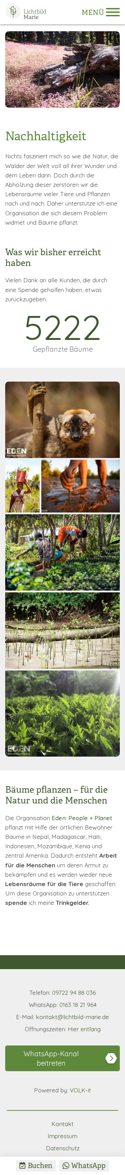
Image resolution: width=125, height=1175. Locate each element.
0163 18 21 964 (63, 1004)
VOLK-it (62, 1090)
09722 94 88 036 (62, 992)
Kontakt (62, 1123)
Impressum (62, 1136)
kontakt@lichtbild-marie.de (62, 1016)
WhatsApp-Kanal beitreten (51, 1058)
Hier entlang (63, 1029)
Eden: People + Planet (82, 818)
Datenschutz (63, 1148)
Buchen (40, 1165)
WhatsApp (88, 1165)
